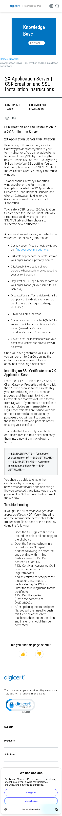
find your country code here (32, 249)
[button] (20, 705)
